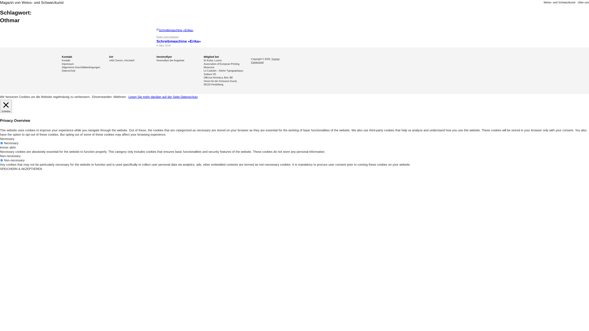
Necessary (11, 143)
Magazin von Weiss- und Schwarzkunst (32, 2)
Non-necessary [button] (10, 156)
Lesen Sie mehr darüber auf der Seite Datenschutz (163, 97)
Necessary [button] (7, 139)
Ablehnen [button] (119, 97)
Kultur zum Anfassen (167, 37)
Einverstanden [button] (102, 97)
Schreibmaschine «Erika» (178, 41)
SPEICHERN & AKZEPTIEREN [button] (21, 169)
